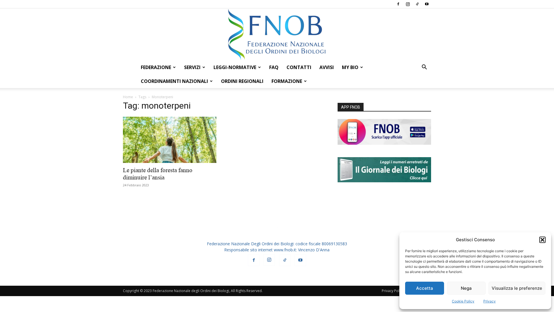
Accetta (424, 288)
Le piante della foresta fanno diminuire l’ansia (157, 174)
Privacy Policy (393, 290)
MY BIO (350, 67)
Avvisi (326, 67)
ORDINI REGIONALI (242, 81)
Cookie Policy (463, 301)
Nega (466, 288)
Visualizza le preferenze (517, 288)
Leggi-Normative (235, 67)
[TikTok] (417, 4)
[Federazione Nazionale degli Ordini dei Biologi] (277, 34)
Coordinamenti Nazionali (174, 81)
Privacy (489, 301)
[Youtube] (426, 4)
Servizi (192, 67)
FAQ (273, 67)
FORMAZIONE (287, 81)
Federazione (156, 67)
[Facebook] (398, 4)
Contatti (299, 67)
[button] (542, 240)
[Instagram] (407, 4)
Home (128, 96)
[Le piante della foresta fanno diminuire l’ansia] (169, 140)
